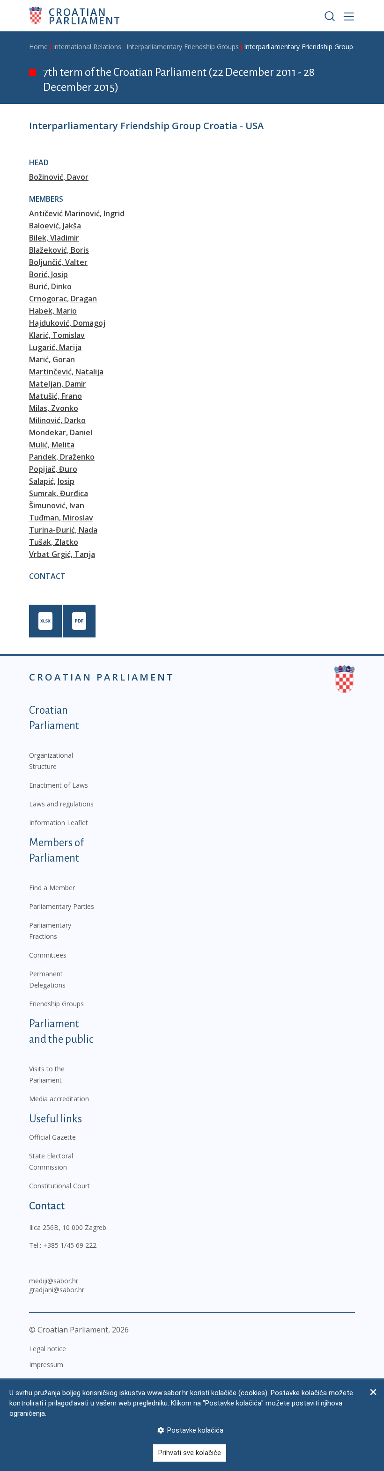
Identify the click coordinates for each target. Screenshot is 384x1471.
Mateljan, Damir (57, 384)
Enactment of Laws (58, 785)
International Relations (87, 46)
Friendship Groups (56, 1003)
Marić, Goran (52, 359)
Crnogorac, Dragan (63, 298)
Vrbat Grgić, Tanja (62, 554)
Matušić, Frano (55, 396)
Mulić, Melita (51, 444)
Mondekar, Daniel (60, 432)
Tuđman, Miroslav (61, 517)
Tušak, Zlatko (53, 542)
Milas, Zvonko (53, 408)
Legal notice (47, 1348)
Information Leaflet (58, 822)
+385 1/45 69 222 (69, 1245)
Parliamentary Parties (61, 906)
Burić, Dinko (50, 286)
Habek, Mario (53, 311)
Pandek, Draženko (62, 457)
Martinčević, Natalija (66, 371)
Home (38, 46)
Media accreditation (59, 1098)
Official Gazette (52, 1137)
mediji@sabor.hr (53, 1280)
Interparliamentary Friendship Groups (182, 46)
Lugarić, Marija (55, 347)
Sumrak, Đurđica (58, 493)
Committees (47, 955)
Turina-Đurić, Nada (63, 530)
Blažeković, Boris (59, 250)
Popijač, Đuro (53, 469)
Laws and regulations (61, 803)
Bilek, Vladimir (54, 238)
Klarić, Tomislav (57, 335)
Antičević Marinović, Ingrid (77, 213)
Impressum (46, 1364)
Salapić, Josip (51, 481)
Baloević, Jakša (55, 225)
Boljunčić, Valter (58, 262)
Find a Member (52, 887)
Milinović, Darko (57, 420)
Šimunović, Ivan (56, 505)
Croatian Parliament (85, 16)
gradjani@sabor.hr (56, 1289)
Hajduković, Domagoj (67, 323)
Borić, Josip (48, 274)
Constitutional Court (59, 1185)
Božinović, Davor (59, 177)
